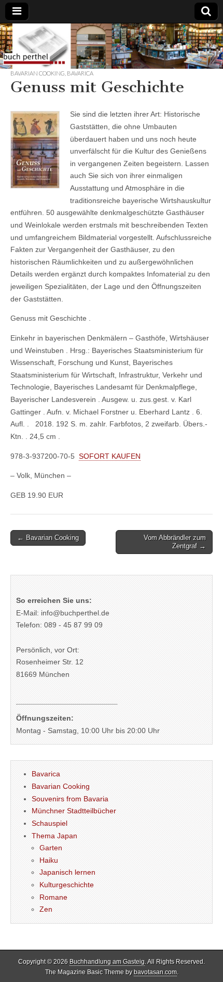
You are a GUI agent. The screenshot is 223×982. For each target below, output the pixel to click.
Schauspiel (49, 823)
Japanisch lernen (67, 872)
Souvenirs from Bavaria (70, 799)
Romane (53, 897)
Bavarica (80, 73)
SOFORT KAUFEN (110, 456)
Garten (50, 847)
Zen (45, 909)
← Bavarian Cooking (48, 538)
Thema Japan (54, 836)
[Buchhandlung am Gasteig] (111, 46)
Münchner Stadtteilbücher (74, 811)
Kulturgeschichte (66, 884)
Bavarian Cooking (37, 73)
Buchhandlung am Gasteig (107, 961)
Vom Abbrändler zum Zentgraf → (175, 542)
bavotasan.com (155, 972)
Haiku (48, 860)
